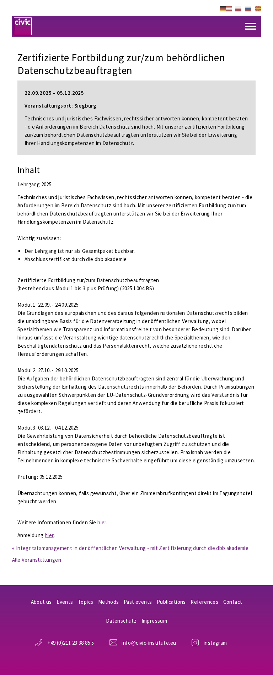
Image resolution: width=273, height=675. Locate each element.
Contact (232, 601)
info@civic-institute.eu (149, 642)
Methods (108, 601)
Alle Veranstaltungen (36, 559)
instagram (215, 642)
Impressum (154, 620)
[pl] (238, 8)
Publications (171, 601)
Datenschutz (121, 620)
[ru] (248, 8)
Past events (138, 601)
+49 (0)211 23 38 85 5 (70, 642)
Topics (85, 601)
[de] (226, 8)
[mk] (258, 8)
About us (41, 601)
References (204, 601)
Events (65, 601)
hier (101, 522)
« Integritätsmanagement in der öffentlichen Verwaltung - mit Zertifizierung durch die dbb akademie (130, 548)
